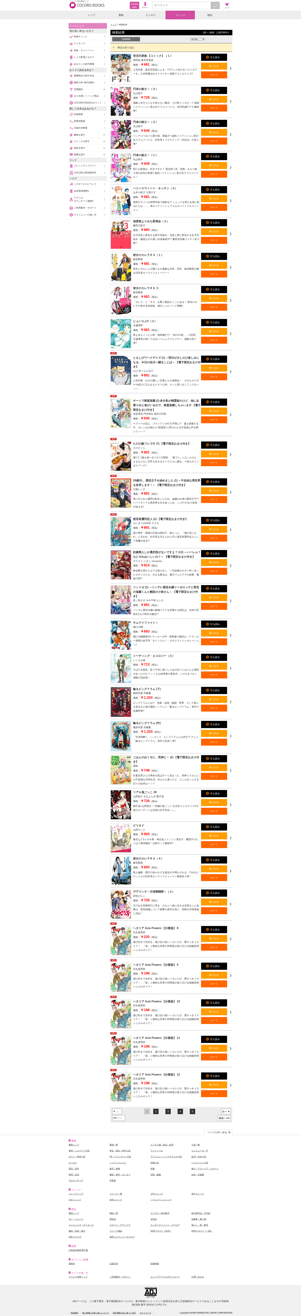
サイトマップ (145, 1313)
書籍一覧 (114, 1145)
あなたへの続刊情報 (84, 64)
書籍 (121, 15)
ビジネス (151, 15)
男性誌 (113, 1219)
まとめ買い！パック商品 (86, 96)
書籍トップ (74, 1145)
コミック (180, 15)
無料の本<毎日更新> (84, 82)
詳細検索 (78, 114)
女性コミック (116, 1200)
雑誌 (209, 15)
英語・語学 (74, 1168)
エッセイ (73, 1163)
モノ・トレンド (76, 1219)
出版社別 (114, 1263)
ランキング (79, 43)
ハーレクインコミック (160, 1200)
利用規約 (74, 1313)
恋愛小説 (154, 1163)
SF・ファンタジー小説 (120, 1156)
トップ (91, 15)
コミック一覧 (116, 1194)
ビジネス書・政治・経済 (161, 1145)
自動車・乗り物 (198, 1219)
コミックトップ (76, 1194)
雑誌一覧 (114, 1213)
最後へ (222, 1118)
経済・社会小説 (198, 1156)
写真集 (113, 1180)
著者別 (72, 1263)
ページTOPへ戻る (217, 1132)
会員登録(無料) (81, 191)
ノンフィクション (118, 1163)
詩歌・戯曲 (155, 1174)
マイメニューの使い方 (85, 214)
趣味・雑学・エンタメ (120, 1174)
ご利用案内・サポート (85, 207)
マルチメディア (76, 1180)
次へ (224, 1111)
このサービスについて (85, 184)
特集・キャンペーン (84, 50)
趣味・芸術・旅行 (77, 1231)
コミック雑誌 (116, 1231)
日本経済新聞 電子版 (78, 1250)
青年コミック (197, 1194)
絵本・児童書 (197, 1174)
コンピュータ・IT (199, 1150)
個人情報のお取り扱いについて (95, 1313)
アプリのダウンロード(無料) (83, 199)
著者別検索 (79, 121)
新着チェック (80, 36)
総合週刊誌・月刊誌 (200, 1213)
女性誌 (153, 1219)
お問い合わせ (197, 1277)
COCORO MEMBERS (85, 172)
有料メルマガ (75, 1237)
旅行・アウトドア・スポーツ (205, 1168)
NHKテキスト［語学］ (161, 1231)
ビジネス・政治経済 (159, 1213)
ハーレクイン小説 (199, 1163)
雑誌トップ (74, 1213)
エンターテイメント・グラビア (165, 1225)
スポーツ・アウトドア (120, 1225)
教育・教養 (115, 1168)
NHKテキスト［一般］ (202, 1231)
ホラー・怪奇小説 (77, 1156)
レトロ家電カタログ (84, 57)
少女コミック (75, 1200)
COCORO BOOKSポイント (88, 102)
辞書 (152, 1168)
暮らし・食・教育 (199, 1225)
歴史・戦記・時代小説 (120, 1150)
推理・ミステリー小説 (79, 1150)
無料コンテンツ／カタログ (122, 1237)
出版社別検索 (80, 128)
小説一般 (195, 1145)
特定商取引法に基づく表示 (124, 1313)
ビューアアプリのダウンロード (165, 1277)
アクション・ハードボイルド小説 (166, 1156)
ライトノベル (156, 1150)
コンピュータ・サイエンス (81, 1225)
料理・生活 (74, 1174)
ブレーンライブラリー (85, 165)
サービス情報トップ (78, 1277)
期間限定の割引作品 (84, 75)
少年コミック (156, 1194)
